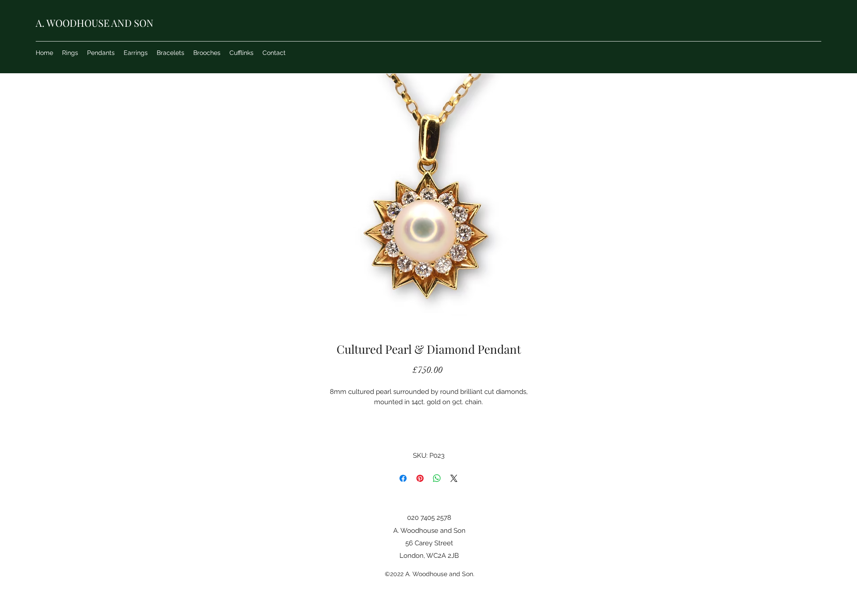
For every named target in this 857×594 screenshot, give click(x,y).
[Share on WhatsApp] (437, 478)
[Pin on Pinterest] (420, 478)
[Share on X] (454, 478)
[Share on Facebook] (403, 478)
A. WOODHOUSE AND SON (95, 22)
